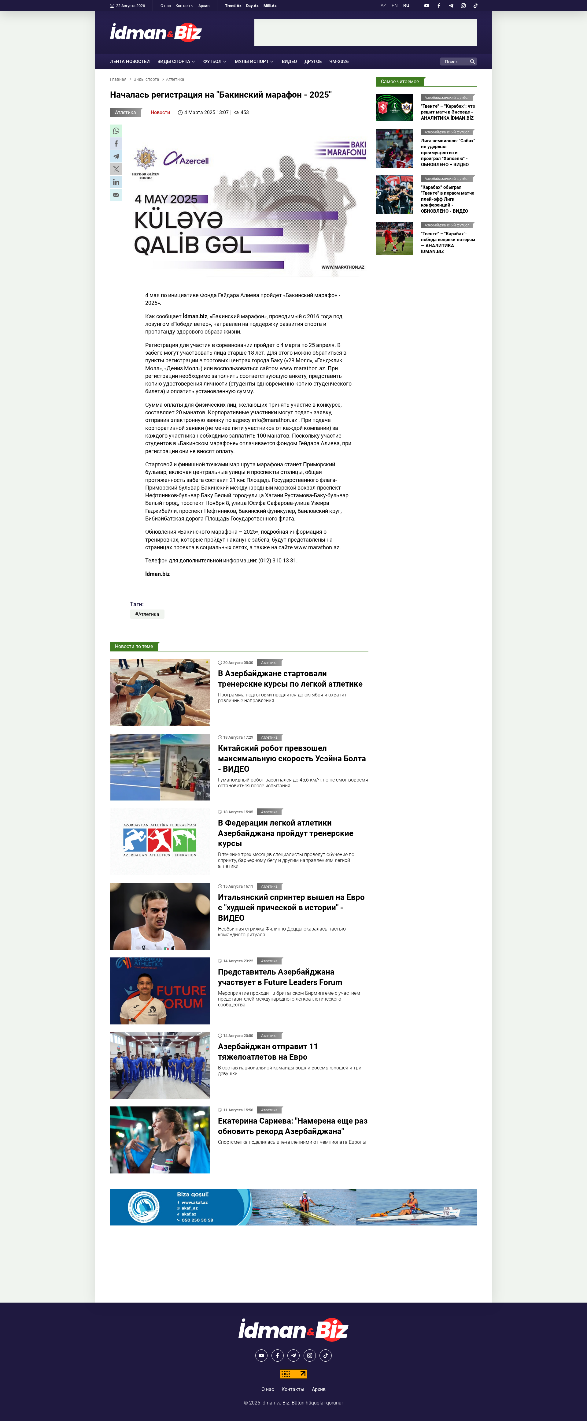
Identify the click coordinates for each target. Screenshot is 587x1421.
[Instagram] (463, 5)
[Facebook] (438, 5)
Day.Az (252, 5)
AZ (383, 5)
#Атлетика (147, 614)
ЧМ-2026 (339, 61)
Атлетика (125, 112)
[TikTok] (475, 5)
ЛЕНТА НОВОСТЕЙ (130, 61)
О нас (166, 5)
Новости (160, 112)
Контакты (184, 5)
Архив (203, 5)
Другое (313, 61)
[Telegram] (451, 5)
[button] (116, 131)
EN (395, 5)
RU (406, 5)
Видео (289, 61)
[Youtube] (426, 5)
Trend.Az (233, 5)
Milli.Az (270, 5)
